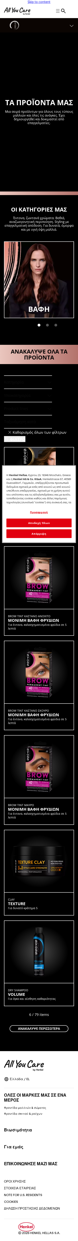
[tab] (39, 325)
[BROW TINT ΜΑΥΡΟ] (39, 780)
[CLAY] (39, 872)
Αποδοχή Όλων (39, 523)
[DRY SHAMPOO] (39, 963)
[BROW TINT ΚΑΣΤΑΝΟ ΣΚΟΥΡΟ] (39, 685)
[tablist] (39, 325)
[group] (39, 286)
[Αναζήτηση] (63, 11)
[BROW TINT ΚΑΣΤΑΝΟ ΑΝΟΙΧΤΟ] (39, 591)
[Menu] (71, 25)
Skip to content (39, 2)
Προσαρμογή (39, 512)
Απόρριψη (39, 533)
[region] (39, 504)
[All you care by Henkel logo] (17, 11)
